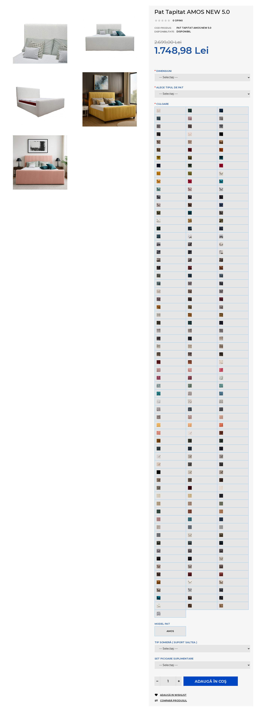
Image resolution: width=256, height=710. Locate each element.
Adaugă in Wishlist (173, 695)
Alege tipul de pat (169, 87)
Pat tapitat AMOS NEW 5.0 (192, 11)
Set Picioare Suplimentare (174, 658)
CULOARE (162, 103)
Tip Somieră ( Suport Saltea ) (176, 642)
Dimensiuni (164, 70)
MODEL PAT (162, 623)
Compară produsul (173, 700)
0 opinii (178, 20)
